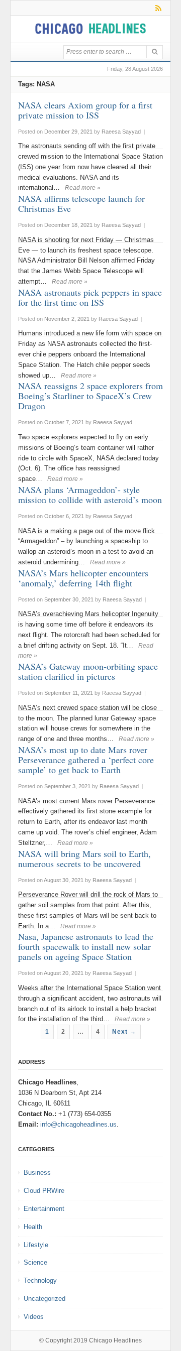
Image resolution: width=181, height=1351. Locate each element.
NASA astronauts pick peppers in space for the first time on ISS (90, 297)
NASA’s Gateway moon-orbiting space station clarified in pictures (88, 671)
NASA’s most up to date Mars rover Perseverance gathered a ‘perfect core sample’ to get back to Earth (86, 760)
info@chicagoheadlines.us (78, 1124)
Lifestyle (36, 1245)
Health (33, 1227)
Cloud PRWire (44, 1190)
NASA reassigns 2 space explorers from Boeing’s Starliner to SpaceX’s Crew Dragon (90, 396)
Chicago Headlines (115, 1340)
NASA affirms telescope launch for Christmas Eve (81, 203)
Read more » (83, 187)
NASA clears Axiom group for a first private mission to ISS (85, 110)
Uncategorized (44, 1298)
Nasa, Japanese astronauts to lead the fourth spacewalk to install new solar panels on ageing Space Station (85, 946)
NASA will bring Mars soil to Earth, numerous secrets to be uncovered (84, 858)
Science (35, 1262)
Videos (34, 1316)
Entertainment (44, 1208)
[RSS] (156, 8)
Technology (40, 1280)
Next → (124, 1031)
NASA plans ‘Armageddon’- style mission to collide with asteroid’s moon (90, 494)
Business (37, 1172)
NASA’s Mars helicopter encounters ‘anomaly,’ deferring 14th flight (83, 578)
